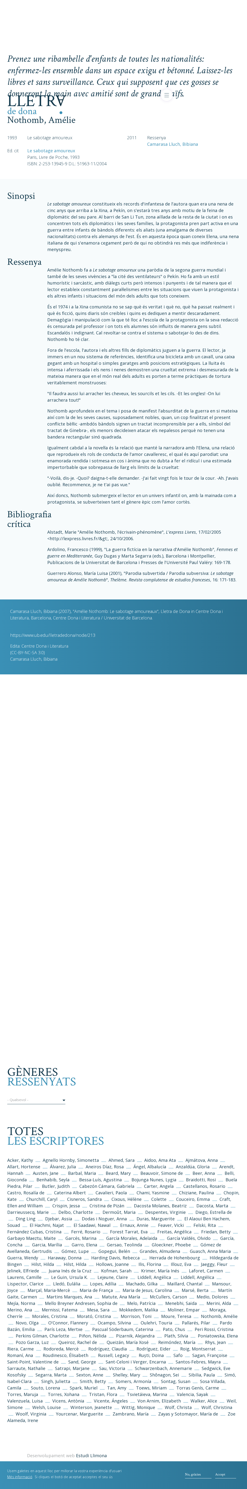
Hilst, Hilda (42, 1264)
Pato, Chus (174, 1329)
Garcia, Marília (47, 1245)
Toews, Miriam (151, 1388)
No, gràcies (193, 1474)
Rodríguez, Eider (154, 1349)
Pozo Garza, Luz (32, 1342)
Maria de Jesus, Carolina (147, 1290)
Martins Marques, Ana (69, 1297)
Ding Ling (25, 1219)
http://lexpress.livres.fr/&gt (78, 538)
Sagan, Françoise (209, 1355)
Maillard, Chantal (184, 1284)
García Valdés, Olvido (189, 1238)
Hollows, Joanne (113, 1264)
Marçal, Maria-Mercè (48, 1290)
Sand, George (82, 1362)
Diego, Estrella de (213, 1212)
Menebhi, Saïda (181, 1303)
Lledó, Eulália (66, 1284)
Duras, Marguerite (156, 1219)
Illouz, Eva (181, 1264)
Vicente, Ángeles (111, 1401)
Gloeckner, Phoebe (171, 1245)
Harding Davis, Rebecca (115, 1258)
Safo (178, 1355)
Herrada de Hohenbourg (174, 1258)
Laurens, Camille (24, 1277)
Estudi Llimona (91, 1455)
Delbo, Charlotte (75, 1212)
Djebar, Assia (58, 1219)
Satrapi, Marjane (72, 1368)
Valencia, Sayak (192, 1394)
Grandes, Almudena (160, 1251)
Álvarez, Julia (63, 1167)
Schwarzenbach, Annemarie (163, 1368)
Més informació (19, 1477)
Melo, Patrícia (141, 1303)
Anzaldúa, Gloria (193, 1167)
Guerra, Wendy (22, 1258)
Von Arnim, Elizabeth (159, 1401)
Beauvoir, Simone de (161, 1173)
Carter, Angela (159, 1186)
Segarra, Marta (51, 1375)
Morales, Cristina (50, 1316)
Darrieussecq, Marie (28, 1212)
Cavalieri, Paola (111, 1193)
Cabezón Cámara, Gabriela (106, 1186)
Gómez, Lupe (75, 1251)
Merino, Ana (19, 1310)
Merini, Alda (218, 1303)
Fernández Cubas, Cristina (34, 1232)
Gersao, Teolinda (124, 1245)
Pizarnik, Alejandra (135, 1336)
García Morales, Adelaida (131, 1238)
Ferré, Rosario (85, 1232)
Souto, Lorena (46, 1388)
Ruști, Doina (151, 1355)
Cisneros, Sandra (84, 1199)
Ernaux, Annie (134, 1225)
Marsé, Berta (195, 1290)
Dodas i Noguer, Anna (105, 1219)
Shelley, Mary (126, 1375)
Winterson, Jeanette (91, 1407)
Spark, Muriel (83, 1388)
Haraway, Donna (65, 1258)
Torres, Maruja (22, 1394)
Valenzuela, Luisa (25, 1401)
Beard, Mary (119, 1173)
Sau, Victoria (112, 1368)
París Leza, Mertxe (63, 1329)
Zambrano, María (131, 1414)
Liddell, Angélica (154, 1277)
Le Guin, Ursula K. (69, 1277)
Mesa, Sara (98, 1310)
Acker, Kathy (20, 1160)
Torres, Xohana (63, 1394)
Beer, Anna (203, 1173)
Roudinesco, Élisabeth (65, 1355)
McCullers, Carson (168, 1297)
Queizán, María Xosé (128, 1342)
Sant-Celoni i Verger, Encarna (136, 1362)
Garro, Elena (84, 1245)
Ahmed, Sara (122, 1160)
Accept (220, 1474)
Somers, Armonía (133, 1381)
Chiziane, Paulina (196, 1193)
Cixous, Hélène (126, 1199)
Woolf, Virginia (31, 1414)
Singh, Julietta (56, 1381)
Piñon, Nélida (92, 1336)
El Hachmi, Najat (47, 1225)
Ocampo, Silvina (114, 1323)
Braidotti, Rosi (201, 1180)
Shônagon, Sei (164, 1375)
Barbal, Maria (82, 1173)
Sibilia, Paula (202, 1375)
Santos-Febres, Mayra (198, 1362)
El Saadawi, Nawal (93, 1225)
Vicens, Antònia (68, 1401)
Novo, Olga (27, 1323)
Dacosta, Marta (212, 1206)
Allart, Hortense (24, 1167)
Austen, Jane (45, 1173)
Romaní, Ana (20, 1355)
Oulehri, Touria (156, 1323)
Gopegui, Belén (114, 1251)
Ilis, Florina (150, 1264)
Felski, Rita (204, 1225)
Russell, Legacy (113, 1355)
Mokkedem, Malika (138, 1310)
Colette (158, 1199)
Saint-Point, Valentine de (33, 1362)
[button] (36, 1100)
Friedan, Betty (216, 1232)
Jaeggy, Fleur (214, 1264)
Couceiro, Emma (193, 1199)
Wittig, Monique (138, 1407)
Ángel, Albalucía (149, 1167)
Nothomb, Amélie (219, 1316)
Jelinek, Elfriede (23, 1271)
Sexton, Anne (90, 1375)
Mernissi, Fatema (59, 1310)
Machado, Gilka (142, 1284)
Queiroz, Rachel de (77, 1342)
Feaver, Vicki (171, 1225)
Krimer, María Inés (160, 1271)
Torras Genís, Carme (197, 1388)
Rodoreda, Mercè (61, 1349)
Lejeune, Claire (112, 1277)
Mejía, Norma (21, 1303)
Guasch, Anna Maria (210, 1251)
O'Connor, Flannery (68, 1323)
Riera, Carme (20, 1349)
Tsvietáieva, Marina (147, 1394)
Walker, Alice (204, 1401)
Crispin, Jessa (66, 1206)
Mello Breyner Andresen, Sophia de (81, 1303)
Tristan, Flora (103, 1394)
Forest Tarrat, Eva (129, 1232)
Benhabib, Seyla (52, 1180)
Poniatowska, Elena (218, 1336)
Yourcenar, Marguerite (79, 1414)
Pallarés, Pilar (196, 1323)
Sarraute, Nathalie (26, 1368)
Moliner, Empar (184, 1310)
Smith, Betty (93, 1381)
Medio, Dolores (212, 1297)
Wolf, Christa (178, 1407)
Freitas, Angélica (175, 1232)
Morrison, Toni (136, 1316)
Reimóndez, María (176, 1342)
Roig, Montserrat (198, 1349)
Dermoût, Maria (119, 1212)
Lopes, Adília (103, 1284)
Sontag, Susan (175, 1381)
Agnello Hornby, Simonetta (71, 1160)
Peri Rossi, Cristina (214, 1329)
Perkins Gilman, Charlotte (42, 1336)
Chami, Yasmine (153, 1193)
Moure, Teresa (176, 1316)
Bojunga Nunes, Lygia (154, 1180)
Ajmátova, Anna (201, 1160)
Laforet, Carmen (206, 1271)
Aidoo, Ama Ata (160, 1160)
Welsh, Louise (46, 1407)
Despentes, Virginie (165, 1212)
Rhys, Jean (216, 1342)
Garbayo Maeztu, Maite (31, 1238)
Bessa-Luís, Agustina (100, 1180)
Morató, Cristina (94, 1316)
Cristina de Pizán (106, 1206)
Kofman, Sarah (116, 1271)
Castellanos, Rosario (204, 1186)
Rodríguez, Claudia (107, 1349)
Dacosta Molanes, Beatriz (160, 1206)
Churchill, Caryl (41, 1199)
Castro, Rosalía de (25, 1193)
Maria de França (96, 1290)
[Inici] (36, 103)
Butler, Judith (56, 1186)
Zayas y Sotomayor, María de (188, 1414)
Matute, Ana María (121, 1297)
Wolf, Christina (216, 1407)
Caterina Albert (70, 1193)
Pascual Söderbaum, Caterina (122, 1329)
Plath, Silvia (176, 1336)
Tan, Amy (116, 1388)
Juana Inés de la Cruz (70, 1271)
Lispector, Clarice (25, 1284)
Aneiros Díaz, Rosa (105, 1167)
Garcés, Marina (80, 1238)
